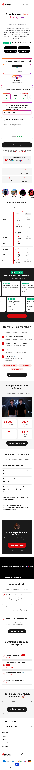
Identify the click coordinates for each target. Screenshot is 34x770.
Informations (9, 721)
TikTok (4, 736)
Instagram (5, 733)
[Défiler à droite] (30, 96)
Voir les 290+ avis (16, 316)
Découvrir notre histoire (17, 443)
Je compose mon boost (17, 375)
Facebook (5, 743)
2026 (23, 768)
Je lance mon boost (17, 631)
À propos (5, 746)
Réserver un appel (17, 545)
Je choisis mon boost (17, 709)
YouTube (4, 739)
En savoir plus (9, 727)
